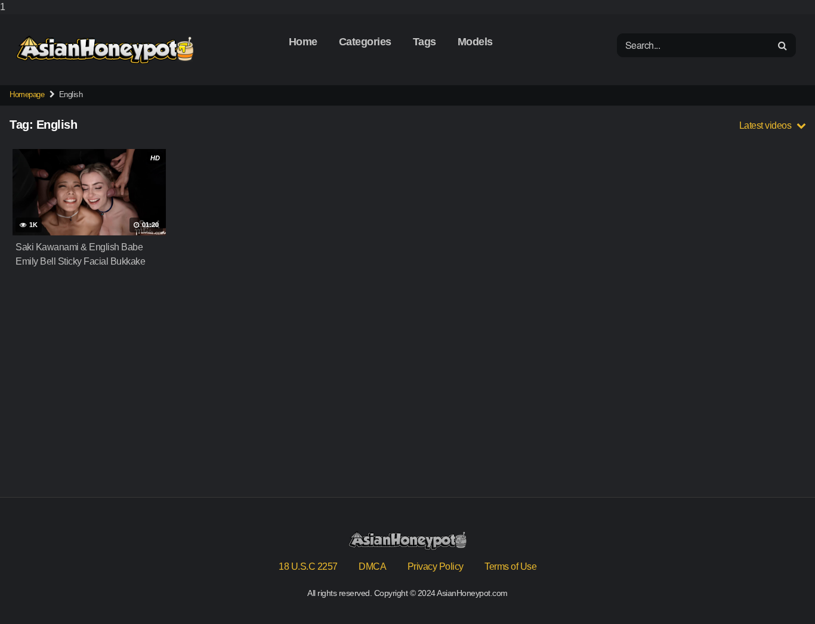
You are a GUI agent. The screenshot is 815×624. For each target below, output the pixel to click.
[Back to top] (782, 590)
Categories (365, 42)
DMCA (372, 566)
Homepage (27, 94)
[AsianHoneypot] (105, 50)
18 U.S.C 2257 (308, 566)
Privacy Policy (435, 566)
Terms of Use (510, 566)
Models (475, 42)
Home (303, 42)
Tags (424, 42)
